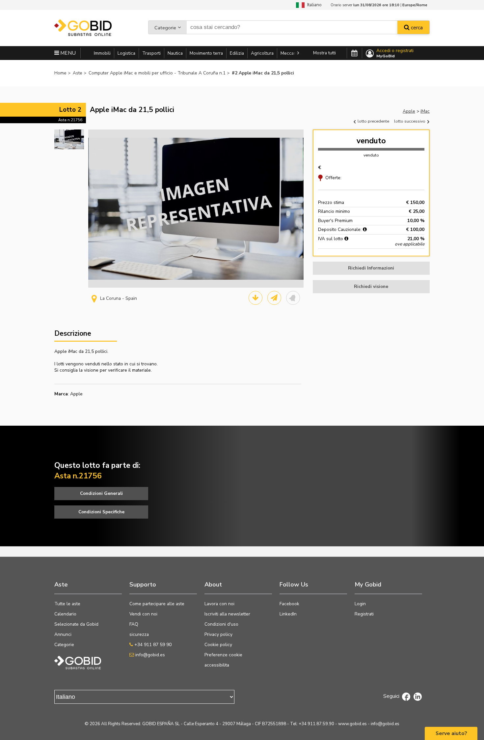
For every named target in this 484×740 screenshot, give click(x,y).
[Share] (274, 298)
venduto (371, 141)
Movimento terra (206, 53)
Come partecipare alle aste (156, 604)
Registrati (364, 614)
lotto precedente (373, 121)
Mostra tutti (324, 53)
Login (360, 604)
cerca (416, 27)
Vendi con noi (143, 614)
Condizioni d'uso (221, 624)
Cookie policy (218, 644)
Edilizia (237, 53)
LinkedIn (288, 614)
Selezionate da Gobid (76, 624)
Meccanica (291, 53)
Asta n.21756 (70, 120)
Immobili (102, 53)
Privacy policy (218, 634)
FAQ (133, 624)
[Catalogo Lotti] (255, 298)
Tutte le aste (67, 604)
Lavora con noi (219, 604)
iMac (425, 111)
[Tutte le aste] (354, 53)
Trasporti (151, 53)
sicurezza (139, 634)
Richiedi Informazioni (371, 268)
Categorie (165, 27)
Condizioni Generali (101, 493)
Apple (409, 111)
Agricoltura (262, 53)
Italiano (313, 5)
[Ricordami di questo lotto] (293, 298)
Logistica (126, 53)
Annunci (62, 634)
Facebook (289, 604)
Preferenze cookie (223, 655)
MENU (67, 53)
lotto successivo (410, 121)
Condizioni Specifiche (101, 512)
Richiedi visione (371, 286)
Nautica (175, 53)
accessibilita (216, 665)
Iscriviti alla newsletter (227, 614)
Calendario (65, 614)
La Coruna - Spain (118, 298)
